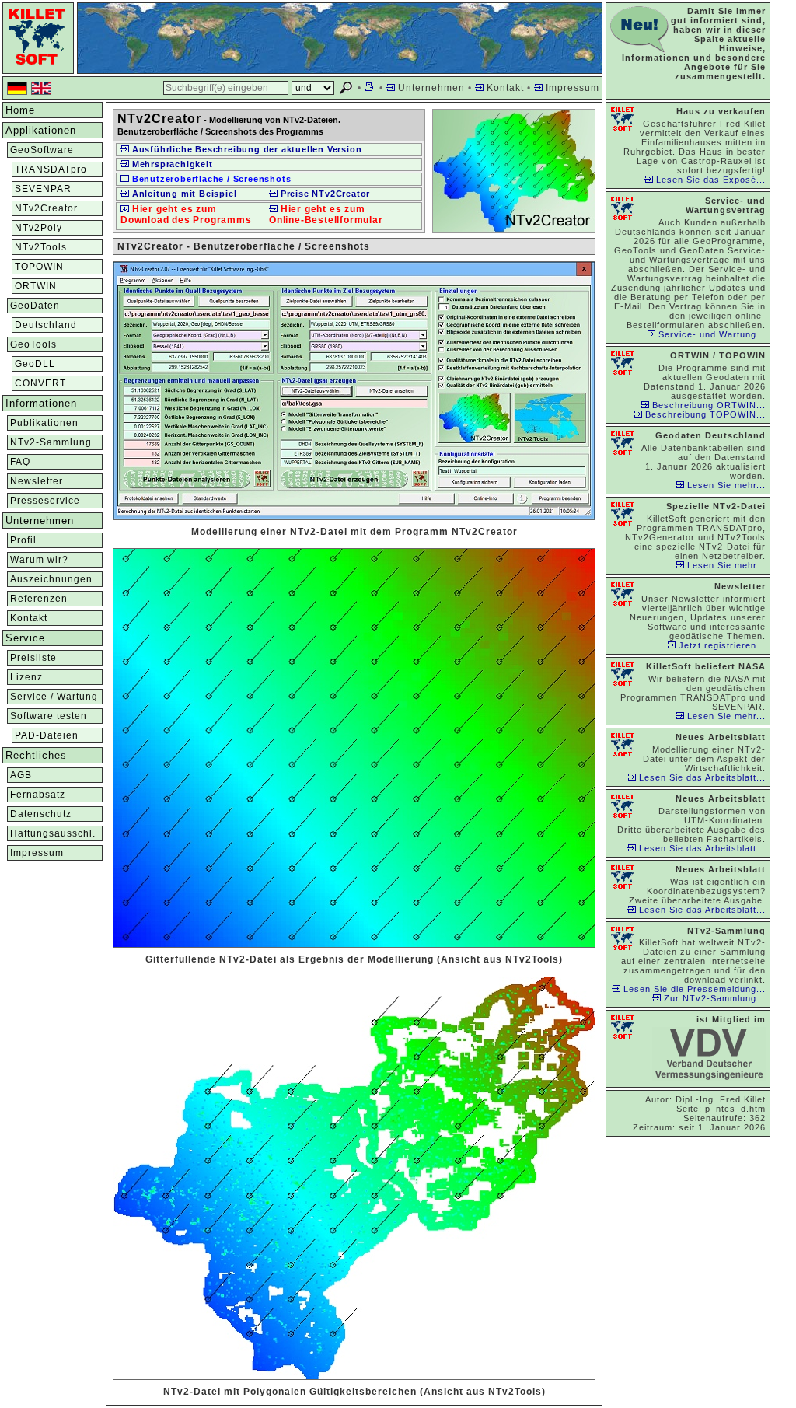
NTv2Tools (41, 247)
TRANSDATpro (51, 169)
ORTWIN (36, 286)
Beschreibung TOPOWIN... (704, 414)
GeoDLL (35, 363)
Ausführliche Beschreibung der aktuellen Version (245, 149)
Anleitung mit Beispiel (182, 193)
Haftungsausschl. (53, 833)
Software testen (48, 716)
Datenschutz (41, 814)
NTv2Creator (46, 208)
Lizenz (26, 677)
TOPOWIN (39, 266)
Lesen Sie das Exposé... (709, 179)
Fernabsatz (37, 794)
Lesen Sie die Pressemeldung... (693, 989)
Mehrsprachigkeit (171, 164)
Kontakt (504, 87)
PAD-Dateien (47, 735)
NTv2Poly (38, 227)
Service (25, 638)
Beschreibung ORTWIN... (707, 405)
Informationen (41, 403)
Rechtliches (36, 755)
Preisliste (33, 657)
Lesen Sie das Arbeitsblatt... (701, 777)
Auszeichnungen (51, 579)
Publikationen (44, 423)
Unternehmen (430, 87)
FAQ (20, 461)
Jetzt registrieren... (721, 645)
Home (20, 110)
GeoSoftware (42, 150)
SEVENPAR (43, 188)
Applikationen (40, 130)
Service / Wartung (54, 696)
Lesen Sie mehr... (725, 485)
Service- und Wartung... (710, 334)
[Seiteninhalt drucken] (370, 87)
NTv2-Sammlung (51, 442)
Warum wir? (39, 559)
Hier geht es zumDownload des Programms (186, 214)
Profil (23, 540)
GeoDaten (35, 305)
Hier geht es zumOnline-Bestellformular (326, 214)
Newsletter (36, 481)
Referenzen (39, 598)
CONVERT (40, 383)
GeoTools (33, 344)
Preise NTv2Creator (324, 193)
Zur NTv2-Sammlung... (713, 998)
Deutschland (46, 325)
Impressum (571, 87)
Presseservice (45, 500)
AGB (21, 775)
